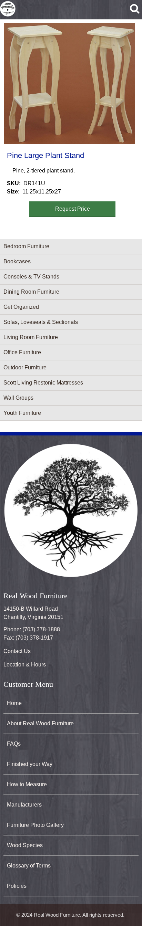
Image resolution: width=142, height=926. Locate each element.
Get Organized (21, 307)
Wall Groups (18, 398)
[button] (69, 83)
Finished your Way (29, 764)
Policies (17, 886)
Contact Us (17, 651)
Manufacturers (24, 805)
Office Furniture (22, 352)
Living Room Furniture (30, 337)
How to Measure (27, 784)
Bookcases (17, 261)
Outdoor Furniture (25, 367)
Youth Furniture (22, 413)
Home (14, 703)
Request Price (72, 209)
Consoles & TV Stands (31, 277)
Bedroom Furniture (26, 246)
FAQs (14, 744)
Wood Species (25, 845)
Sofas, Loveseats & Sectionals (40, 322)
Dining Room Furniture (31, 292)
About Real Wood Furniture (40, 723)
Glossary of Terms (29, 866)
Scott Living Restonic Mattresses (43, 383)
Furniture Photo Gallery (35, 825)
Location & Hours (24, 664)
